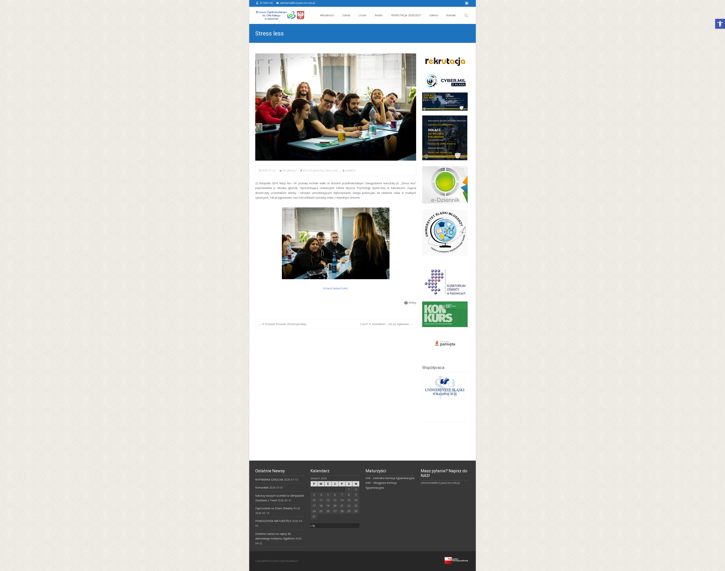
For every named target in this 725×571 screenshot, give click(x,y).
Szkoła (346, 15)
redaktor (350, 170)
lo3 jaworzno (316, 170)
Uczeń (362, 15)
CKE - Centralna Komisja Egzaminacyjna (390, 478)
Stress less (331, 170)
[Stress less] (335, 107)
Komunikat (261, 487)
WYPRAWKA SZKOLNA (269, 479)
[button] (720, 24)
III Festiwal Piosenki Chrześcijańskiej (282, 324)
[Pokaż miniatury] (335, 288)
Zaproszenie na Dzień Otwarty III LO (277, 508)
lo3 (305, 170)
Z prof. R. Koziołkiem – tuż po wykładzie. (386, 324)
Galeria (433, 15)
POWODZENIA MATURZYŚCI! (273, 521)
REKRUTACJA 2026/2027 (406, 15)
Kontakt (451, 15)
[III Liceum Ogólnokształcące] (277, 14)
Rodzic (379, 15)
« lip (312, 525)
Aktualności (327, 15)
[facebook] (467, 4)
